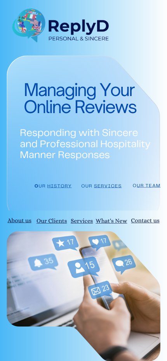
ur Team (148, 186)
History (59, 186)
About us (19, 220)
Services (82, 221)
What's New (111, 221)
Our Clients (52, 221)
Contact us (145, 220)
